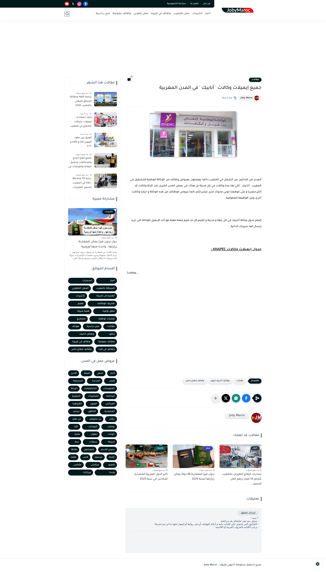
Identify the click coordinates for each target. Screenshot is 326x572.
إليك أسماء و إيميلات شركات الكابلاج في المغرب (81, 122)
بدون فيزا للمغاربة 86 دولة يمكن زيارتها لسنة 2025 (194, 477)
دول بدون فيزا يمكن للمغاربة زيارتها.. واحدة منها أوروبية (98, 244)
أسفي (100, 373)
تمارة (77, 434)
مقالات (255, 80)
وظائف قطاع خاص (195, 381)
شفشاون (89, 449)
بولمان (111, 426)
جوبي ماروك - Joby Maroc (218, 565)
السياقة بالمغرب (105, 288)
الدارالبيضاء (90, 388)
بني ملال (76, 419)
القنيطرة (77, 404)
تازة (76, 426)
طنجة (112, 457)
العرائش (110, 404)
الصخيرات (93, 396)
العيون (93, 404)
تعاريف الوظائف (106, 303)
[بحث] (67, 13)
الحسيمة (78, 381)
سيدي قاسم (108, 449)
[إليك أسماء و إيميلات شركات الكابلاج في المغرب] (105, 119)
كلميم (111, 465)
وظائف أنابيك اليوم (220, 381)
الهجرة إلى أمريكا (105, 296)
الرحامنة (110, 396)
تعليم (81, 303)
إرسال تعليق (248, 513)
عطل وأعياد (108, 311)
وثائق (112, 334)
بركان (112, 419)
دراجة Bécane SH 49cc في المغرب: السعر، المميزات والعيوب (82, 183)
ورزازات (87, 472)
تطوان (93, 434)
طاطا (74, 449)
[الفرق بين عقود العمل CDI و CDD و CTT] (105, 140)
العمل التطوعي (80, 288)
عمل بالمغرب (181, 13)
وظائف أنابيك (86, 334)
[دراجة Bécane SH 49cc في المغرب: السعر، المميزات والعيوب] (105, 181)
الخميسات (109, 388)
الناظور (92, 411)
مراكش (95, 465)
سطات (93, 442)
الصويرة (76, 396)
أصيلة (87, 373)
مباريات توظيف (106, 319)
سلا (77, 442)
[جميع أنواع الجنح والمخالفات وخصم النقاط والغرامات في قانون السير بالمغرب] (105, 160)
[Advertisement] (163, 51)
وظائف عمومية (122, 13)
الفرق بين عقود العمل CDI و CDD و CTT (81, 142)
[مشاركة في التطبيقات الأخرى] (215, 398)
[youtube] (67, 4)
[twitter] (73, 4)
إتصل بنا (194, 4)
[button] (246, 398)
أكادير (74, 373)
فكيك (73, 457)
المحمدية (110, 411)
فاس (85, 457)
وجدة (112, 472)
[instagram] (79, 4)
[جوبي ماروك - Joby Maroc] (239, 10)
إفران (112, 381)
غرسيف (98, 457)
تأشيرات (197, 13)
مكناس (78, 465)
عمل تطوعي (140, 13)
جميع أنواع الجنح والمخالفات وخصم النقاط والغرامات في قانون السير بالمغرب (80, 163)
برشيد (76, 411)
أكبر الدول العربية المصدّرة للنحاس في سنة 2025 (151, 477)
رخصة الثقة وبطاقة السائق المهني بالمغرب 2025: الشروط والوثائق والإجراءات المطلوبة (80, 102)
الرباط (74, 388)
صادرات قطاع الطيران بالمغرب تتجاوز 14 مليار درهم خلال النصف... (241, 479)
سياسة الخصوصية (176, 4)
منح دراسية (103, 13)
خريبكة (111, 442)
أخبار (208, 13)
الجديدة (96, 381)
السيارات (87, 280)
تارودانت (92, 426)
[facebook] (85, 4)
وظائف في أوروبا (161, 13)
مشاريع (81, 319)
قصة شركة (83, 311)
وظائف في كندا (107, 349)
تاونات (111, 434)
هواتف (75, 326)
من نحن (206, 4)
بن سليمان (95, 419)
